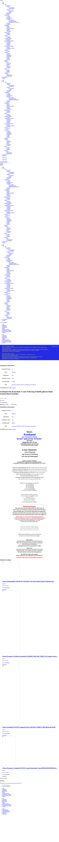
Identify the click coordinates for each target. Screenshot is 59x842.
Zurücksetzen (14, 404)
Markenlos (14, 372)
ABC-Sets (9, 5)
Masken (8, 9)
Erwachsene (11, 10)
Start (3, 2)
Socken (8, 58)
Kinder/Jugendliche (10, 28)
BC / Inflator (11, 20)
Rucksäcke (9, 66)
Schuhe (8, 57)
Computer (9, 41)
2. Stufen (8, 16)
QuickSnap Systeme (10, 48)
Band (1, 404)
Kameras (6, 50)
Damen (8, 26)
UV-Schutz (9, 31)
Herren (8, 27)
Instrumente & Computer (9, 40)
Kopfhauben (9, 56)
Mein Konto (4, 157)
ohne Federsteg (33, 384)
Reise (8, 65)
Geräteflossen (11, 7)
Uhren (6, 68)
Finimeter (8, 42)
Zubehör (8, 13)
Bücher (6, 35)
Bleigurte (8, 33)
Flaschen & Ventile (8, 38)
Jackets (8, 47)
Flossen (8, 6)
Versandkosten (4, 402)
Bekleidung (7, 25)
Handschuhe (9, 55)
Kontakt (3, 78)
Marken (8, 29)
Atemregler (7, 14)
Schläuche (9, 19)
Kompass (8, 43)
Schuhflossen (11, 8)
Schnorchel (9, 12)
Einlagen (8, 36)
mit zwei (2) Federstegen (25, 384)
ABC (6, 4)
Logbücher (9, 37)
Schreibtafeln (9, 76)
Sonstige (6, 60)
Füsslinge (8, 54)
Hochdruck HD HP (12, 21)
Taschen (8, 23)
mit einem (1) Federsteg (16, 384)
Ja (12, 369)
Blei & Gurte (7, 32)
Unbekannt (14, 387)
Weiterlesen (4, 589)
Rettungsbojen (9, 75)
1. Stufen (8, 15)
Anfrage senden (55, 346)
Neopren (6, 52)
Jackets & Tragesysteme (9, 45)
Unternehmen (4, 77)
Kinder (10, 11)
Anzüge (8, 53)
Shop (3, 3)
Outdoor (8, 30)
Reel (8, 73)
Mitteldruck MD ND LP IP (14, 22)
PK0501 (13, 381)
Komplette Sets (9, 95)
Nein (13, 375)
